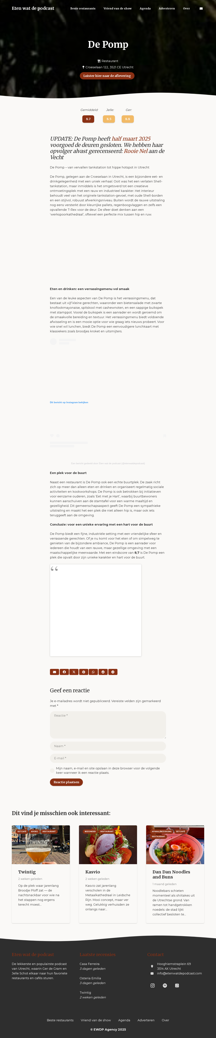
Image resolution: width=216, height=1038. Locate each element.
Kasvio (92, 872)
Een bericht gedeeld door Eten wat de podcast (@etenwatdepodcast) (108, 463)
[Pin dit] (83, 672)
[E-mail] (54, 672)
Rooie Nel (135, 151)
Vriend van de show (96, 1020)
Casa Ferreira (90, 964)
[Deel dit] (64, 672)
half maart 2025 (131, 139)
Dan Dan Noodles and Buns (171, 874)
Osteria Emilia (90, 978)
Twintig (27, 872)
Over (165, 1020)
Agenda (124, 1020)
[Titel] (201, 8)
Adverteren (146, 1020)
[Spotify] (165, 985)
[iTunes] (177, 985)
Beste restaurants (60, 1020)
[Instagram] (152, 985)
